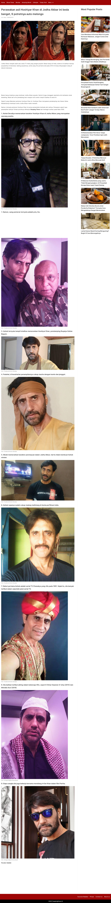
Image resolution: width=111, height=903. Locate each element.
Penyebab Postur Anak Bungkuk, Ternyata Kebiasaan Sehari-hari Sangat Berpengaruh (94, 85)
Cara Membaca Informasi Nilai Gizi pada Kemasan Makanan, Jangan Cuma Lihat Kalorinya (95, 37)
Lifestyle (35, 2)
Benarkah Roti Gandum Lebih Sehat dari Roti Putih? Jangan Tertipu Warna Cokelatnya (95, 110)
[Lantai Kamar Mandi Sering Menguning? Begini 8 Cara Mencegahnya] (95, 221)
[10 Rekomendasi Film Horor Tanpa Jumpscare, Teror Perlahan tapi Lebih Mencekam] (95, 123)
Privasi (92, 896)
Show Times (10, 2)
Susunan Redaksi (82, 896)
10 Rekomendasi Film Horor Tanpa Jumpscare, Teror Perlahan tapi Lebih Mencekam (94, 135)
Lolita (4, 17)
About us (107, 896)
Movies (18, 2)
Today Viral (43, 2)
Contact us (99, 896)
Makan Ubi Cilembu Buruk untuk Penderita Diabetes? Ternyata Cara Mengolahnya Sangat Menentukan (93, 208)
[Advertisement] (37, 82)
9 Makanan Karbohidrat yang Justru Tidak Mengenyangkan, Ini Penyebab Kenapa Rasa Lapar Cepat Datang (94, 183)
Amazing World (26, 2)
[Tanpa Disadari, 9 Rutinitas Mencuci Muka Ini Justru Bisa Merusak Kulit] (95, 148)
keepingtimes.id (58, 901)
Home (3, 2)
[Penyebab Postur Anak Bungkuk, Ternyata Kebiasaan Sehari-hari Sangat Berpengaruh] (95, 72)
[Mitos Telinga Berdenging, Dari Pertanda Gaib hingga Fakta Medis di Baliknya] (95, 50)
